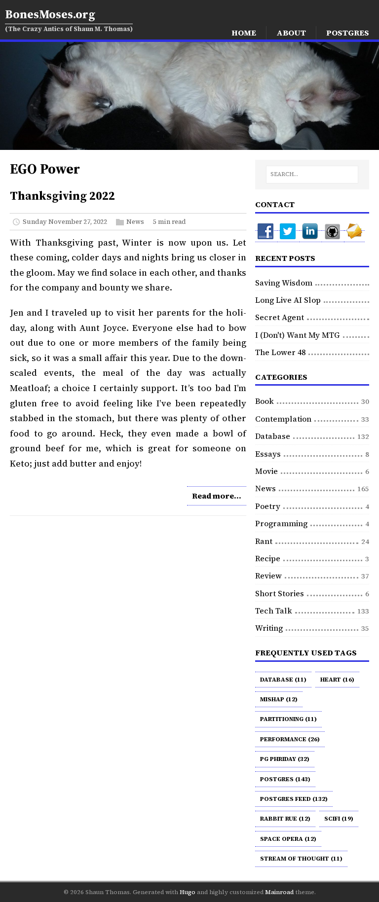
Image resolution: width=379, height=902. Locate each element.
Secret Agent (279, 317)
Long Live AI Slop (288, 299)
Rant (263, 541)
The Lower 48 (280, 352)
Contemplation (283, 418)
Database (272, 436)
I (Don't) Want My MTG (297, 334)
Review (268, 575)
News (135, 221)
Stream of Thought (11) (301, 859)
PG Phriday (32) (284, 759)
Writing (269, 627)
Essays (268, 453)
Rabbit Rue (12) (285, 819)
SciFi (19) (338, 819)
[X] (288, 236)
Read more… (216, 495)
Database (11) (283, 680)
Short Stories (279, 593)
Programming (281, 523)
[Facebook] (266, 236)
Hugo (187, 892)
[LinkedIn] (311, 236)
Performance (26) (290, 739)
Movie (266, 471)
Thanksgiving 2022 (62, 195)
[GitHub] (333, 236)
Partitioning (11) (288, 719)
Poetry (267, 506)
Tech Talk (273, 610)
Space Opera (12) (288, 839)
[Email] (354, 236)
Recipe (267, 558)
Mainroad (279, 892)
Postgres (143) (285, 779)
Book (264, 401)
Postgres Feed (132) (294, 799)
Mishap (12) (279, 699)
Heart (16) (337, 680)
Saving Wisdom (283, 282)
